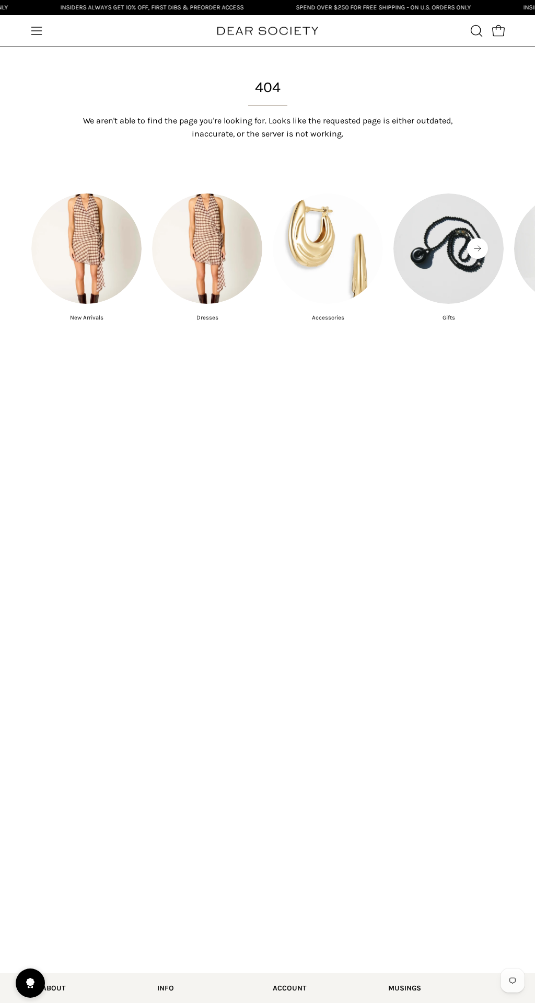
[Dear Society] (267, 31)
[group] (267, 257)
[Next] (477, 248)
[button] (475, 31)
